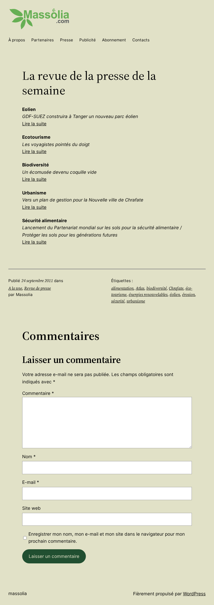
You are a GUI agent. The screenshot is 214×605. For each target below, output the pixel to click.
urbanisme (136, 301)
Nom (29, 456)
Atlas (140, 288)
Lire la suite (34, 123)
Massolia (17, 593)
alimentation (122, 288)
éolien (175, 294)
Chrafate (176, 288)
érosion (188, 294)
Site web (31, 508)
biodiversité (156, 288)
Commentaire (38, 393)
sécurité (117, 301)
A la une (15, 288)
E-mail (30, 482)
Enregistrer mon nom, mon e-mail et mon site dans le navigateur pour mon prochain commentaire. (106, 537)
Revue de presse (37, 288)
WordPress (194, 593)
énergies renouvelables (148, 294)
